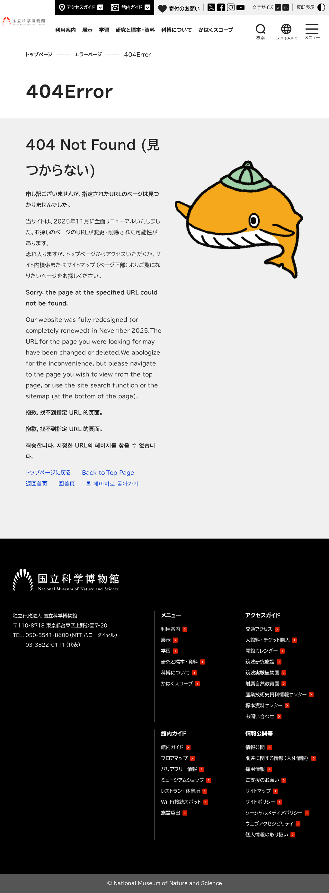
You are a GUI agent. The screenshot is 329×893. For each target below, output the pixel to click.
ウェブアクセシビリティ (269, 823)
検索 (260, 38)
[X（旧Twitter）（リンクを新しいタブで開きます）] (211, 7)
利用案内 (170, 629)
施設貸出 (170, 812)
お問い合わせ (259, 716)
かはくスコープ (177, 683)
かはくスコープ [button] (216, 29)
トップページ (39, 54)
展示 (166, 640)
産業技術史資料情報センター (276, 693)
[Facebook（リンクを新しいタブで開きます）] (221, 7)
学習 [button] (104, 29)
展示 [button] (87, 29)
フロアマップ (174, 758)
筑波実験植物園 (262, 671)
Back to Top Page (108, 472)
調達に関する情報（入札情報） (277, 758)
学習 (166, 650)
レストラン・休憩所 (180, 791)
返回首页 (37, 483)
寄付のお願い (184, 8)
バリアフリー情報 (179, 769)
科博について (175, 672)
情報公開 (255, 747)
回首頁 (66, 483)
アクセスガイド (81, 7)
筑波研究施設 (259, 661)
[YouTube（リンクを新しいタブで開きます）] (240, 7)
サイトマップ (258, 791)
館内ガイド (131, 7)
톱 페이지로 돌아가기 (112, 483)
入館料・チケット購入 (267, 640)
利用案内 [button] (65, 29)
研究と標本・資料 (179, 661)
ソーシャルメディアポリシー (273, 812)
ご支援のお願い (262, 780)
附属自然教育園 (262, 682)
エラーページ (88, 54)
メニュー (312, 38)
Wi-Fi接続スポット (181, 801)
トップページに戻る (48, 472)
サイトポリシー (260, 801)
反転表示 (306, 7)
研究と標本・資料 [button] (135, 29)
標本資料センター (263, 705)
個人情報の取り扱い (266, 834)
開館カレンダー (261, 650)
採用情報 (255, 769)
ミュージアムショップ (182, 780)
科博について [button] (176, 29)
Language (286, 38)
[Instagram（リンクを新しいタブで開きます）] (231, 7)
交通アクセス (258, 629)
